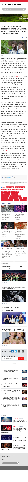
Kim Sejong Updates (5, 193)
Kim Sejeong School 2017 (16, 195)
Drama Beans (10, 151)
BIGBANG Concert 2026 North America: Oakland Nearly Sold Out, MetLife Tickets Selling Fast (12, 392)
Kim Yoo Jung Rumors (6, 189)
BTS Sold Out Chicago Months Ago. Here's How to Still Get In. (10, 371)
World (7, 455)
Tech (19, 455)
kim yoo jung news (9, 187)
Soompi (18, 76)
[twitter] (15, 351)
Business (15, 455)
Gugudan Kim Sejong (6, 191)
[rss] (22, 351)
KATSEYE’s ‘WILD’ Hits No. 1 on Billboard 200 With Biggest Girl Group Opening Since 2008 (13, 330)
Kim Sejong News (15, 191)
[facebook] (12, 351)
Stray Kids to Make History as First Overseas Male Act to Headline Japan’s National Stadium (11, 385)
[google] (19, 351)
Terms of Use (12, 458)
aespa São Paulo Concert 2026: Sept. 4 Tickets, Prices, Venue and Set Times (13, 288)
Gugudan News (15, 193)
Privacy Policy (5, 458)
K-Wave (8, 456)
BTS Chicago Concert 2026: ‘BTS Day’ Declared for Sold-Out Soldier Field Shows (11, 378)
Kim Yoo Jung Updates (20, 187)
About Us (18, 458)
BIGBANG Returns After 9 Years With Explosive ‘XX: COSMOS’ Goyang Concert (19, 439)
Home (3, 455)
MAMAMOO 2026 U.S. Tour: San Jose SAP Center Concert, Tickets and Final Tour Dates (13, 267)
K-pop (25, 197)
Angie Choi (5, 37)
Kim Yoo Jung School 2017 (18, 189)
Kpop (20, 197)
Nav (2, 4)
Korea (10, 455)
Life (22, 455)
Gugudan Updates (5, 195)
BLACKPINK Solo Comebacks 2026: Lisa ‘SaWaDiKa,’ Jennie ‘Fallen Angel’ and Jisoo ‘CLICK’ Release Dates (12, 309)
